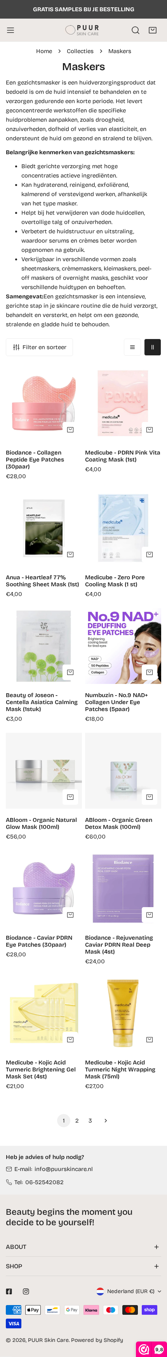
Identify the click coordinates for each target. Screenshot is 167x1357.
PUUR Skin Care (48, 1340)
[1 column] (132, 347)
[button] (152, 30)
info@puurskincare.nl (64, 1169)
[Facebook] (8, 1291)
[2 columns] (152, 347)
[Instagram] (26, 1291)
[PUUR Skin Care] (83, 30)
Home (44, 51)
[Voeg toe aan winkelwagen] (70, 429)
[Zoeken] (135, 30)
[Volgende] (103, 1120)
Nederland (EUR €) (131, 1291)
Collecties (80, 51)
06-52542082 (44, 1182)
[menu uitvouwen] (10, 30)
